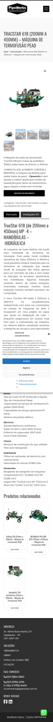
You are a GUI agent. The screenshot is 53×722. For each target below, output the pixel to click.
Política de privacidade (28, 384)
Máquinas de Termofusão (20, 206)
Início (6, 51)
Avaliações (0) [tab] (31, 214)
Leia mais (14, 549)
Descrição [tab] (11, 214)
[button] (49, 334)
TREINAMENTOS (11, 650)
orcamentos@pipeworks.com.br (20, 688)
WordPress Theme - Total (19, 717)
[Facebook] (5, 702)
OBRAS (7, 655)
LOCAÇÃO (9, 664)
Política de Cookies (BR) (16, 660)
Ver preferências (26, 374)
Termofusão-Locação (37, 203)
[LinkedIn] (10, 702)
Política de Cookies (26, 381)
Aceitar (26, 361)
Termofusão (16, 51)
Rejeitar (26, 368)
